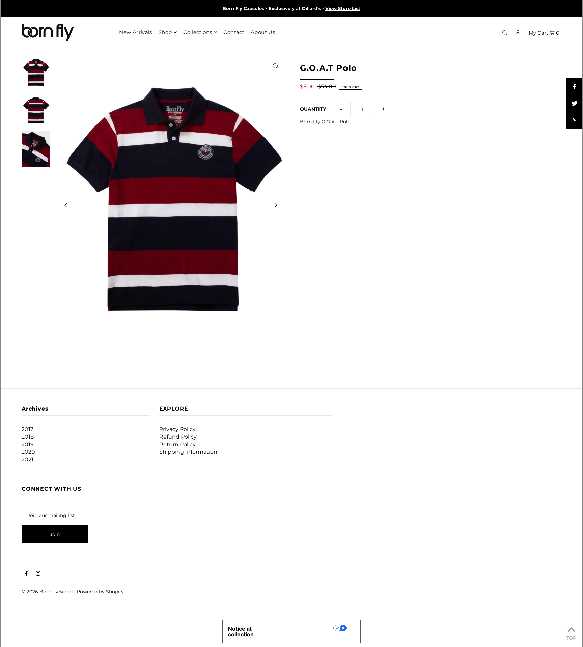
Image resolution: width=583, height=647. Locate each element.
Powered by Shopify (100, 592)
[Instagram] (38, 574)
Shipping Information (188, 452)
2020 (28, 452)
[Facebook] (26, 574)
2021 (27, 459)
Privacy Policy (177, 429)
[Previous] (66, 205)
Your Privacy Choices (305, 628)
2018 (28, 436)
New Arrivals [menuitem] (135, 32)
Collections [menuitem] (197, 32)
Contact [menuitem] (233, 32)
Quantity (313, 109)
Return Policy (177, 444)
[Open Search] (504, 32)
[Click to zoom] (275, 65)
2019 (28, 444)
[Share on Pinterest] (574, 120)
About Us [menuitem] (263, 32)
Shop (165, 32)
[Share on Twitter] (574, 103)
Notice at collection (241, 631)
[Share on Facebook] (574, 86)
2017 (27, 429)
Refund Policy (178, 436)
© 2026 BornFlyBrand (47, 592)
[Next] (275, 205)
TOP (571, 637)
